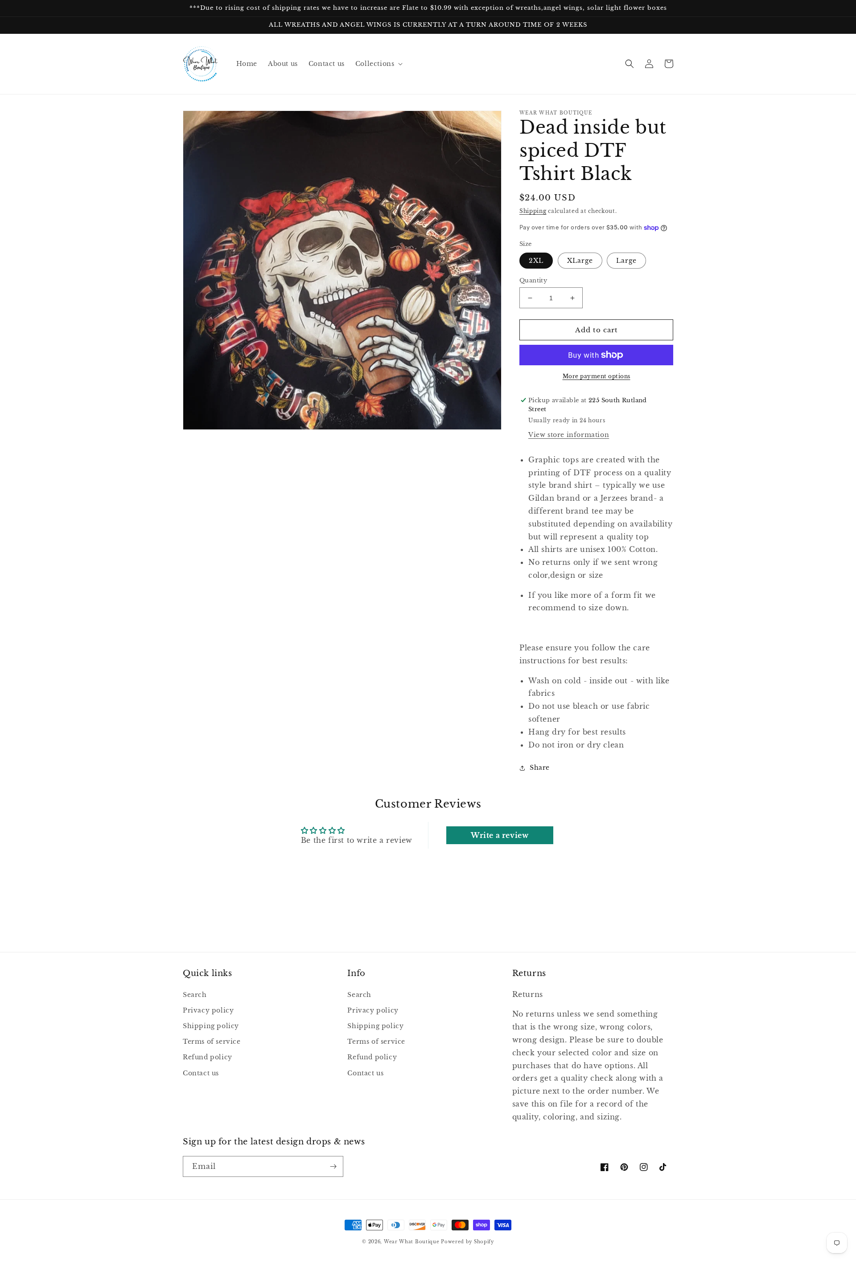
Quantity (533, 280)
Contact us (201, 1073)
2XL (536, 261)
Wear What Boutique (412, 1242)
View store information (568, 435)
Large (626, 261)
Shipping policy (211, 1026)
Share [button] (540, 768)
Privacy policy (208, 1010)
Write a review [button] (499, 835)
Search (195, 995)
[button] (378, 63)
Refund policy (207, 1057)
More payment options (596, 376)
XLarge (580, 261)
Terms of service (212, 1041)
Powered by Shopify (467, 1242)
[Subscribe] (333, 1166)
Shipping (533, 211)
